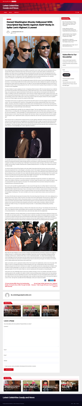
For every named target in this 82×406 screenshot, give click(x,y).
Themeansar (22, 403)
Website (5, 360)
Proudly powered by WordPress (8, 403)
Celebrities (9, 19)
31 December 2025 (9, 389)
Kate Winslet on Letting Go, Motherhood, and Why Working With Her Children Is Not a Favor (70, 40)
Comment (6, 326)
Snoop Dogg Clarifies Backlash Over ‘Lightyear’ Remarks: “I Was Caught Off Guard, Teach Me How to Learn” (44, 285)
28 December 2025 (47, 389)
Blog (10, 12)
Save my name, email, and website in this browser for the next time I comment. (20, 366)
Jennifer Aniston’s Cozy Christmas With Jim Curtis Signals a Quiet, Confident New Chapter (69, 35)
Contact (16, 12)
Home (5, 12)
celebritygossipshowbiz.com (17, 31)
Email (5, 355)
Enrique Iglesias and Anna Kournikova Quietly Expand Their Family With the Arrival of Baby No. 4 (70, 29)
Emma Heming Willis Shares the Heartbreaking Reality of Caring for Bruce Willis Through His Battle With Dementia (17, 285)
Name (5, 349)
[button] (76, 12)
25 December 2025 (67, 389)
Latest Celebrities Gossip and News (18, 397)
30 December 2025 (28, 389)
